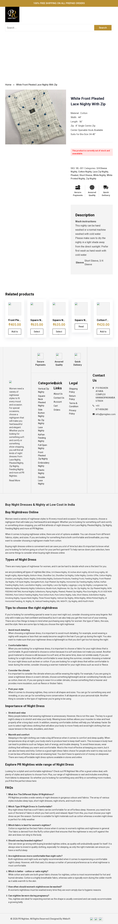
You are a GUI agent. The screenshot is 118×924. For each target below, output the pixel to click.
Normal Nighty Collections (33, 591)
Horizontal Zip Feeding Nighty (79, 582)
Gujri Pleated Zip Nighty (55, 582)
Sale (74, 595)
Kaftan (97, 582)
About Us (58, 394)
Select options (37, 332)
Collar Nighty (80, 575)
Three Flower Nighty (47, 598)
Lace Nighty (41, 429)
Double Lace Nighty (41, 480)
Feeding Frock (77, 578)
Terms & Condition (73, 405)
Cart (56, 406)
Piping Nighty (51, 591)
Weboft (66, 918)
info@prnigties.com (106, 414)
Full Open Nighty (42, 447)
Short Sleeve (85, 175)
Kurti (22, 585)
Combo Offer (92, 575)
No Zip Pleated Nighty (96, 588)
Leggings (72, 585)
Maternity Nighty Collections (32, 588)
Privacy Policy (72, 412)
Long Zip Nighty (85, 585)
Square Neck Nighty (29, 598)
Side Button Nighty (41, 412)
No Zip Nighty (41, 422)
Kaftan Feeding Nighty (42, 437)
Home (8, 84)
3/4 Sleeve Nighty (59, 572)
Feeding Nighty (91, 578)
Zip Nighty (91, 178)
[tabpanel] (35, 117)
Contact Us (59, 398)
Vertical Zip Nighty (43, 390)
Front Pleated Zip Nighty (43, 455)
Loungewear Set (100, 585)
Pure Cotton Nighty (63, 595)
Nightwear (61, 588)
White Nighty (99, 175)
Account (58, 402)
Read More (14, 480)
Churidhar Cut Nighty (65, 575)
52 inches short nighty (77, 572)
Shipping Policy (73, 390)
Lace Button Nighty (32, 585)
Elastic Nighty (41, 471)
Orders (57, 410)
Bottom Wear (36, 575)
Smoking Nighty (12, 598)
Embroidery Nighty (43, 464)
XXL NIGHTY (62, 601)
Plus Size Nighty (90, 591)
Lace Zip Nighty (100, 171)
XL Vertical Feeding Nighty (44, 601)
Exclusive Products (62, 578)
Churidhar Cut (49, 575)
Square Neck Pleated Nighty (42, 401)
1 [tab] (35, 141)
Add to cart (15, 332)
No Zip (70, 588)
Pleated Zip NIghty (74, 591)
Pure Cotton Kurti (46, 595)
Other (48, 572)
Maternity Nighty (12, 588)
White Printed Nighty (95, 598)
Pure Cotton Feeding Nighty (26, 595)
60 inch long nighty (96, 572)
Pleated (74, 175)
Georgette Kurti (37, 582)
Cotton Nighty (85, 171)
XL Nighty (27, 601)
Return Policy (72, 397)
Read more (81, 327)
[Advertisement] (59, 57)
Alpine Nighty (23, 575)
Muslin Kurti (51, 588)
